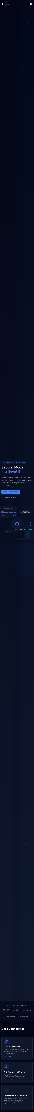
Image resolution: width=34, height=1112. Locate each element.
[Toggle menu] (31, 4)
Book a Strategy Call (10, 491)
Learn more (7, 1056)
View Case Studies (10, 497)
